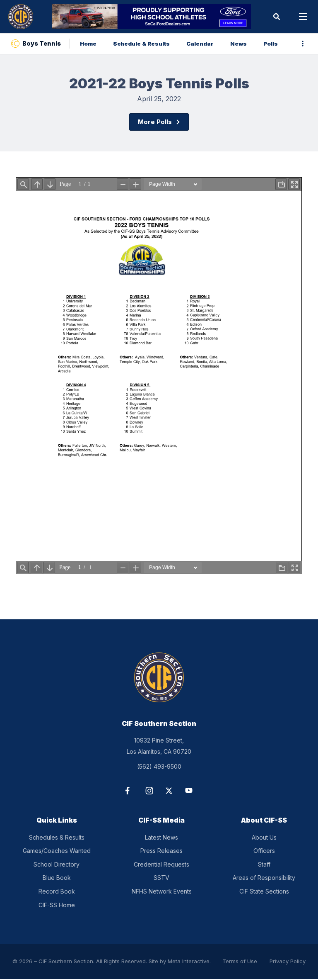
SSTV (161, 877)
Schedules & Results (56, 837)
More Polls (155, 122)
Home (88, 43)
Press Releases (161, 850)
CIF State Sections (264, 891)
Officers (264, 850)
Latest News (161, 837)
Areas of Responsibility (264, 877)
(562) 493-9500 (159, 766)
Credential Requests (161, 864)
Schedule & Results (141, 43)
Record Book (57, 891)
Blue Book (57, 877)
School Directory (57, 864)
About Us (264, 837)
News (238, 43)
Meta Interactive (189, 961)
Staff (264, 864)
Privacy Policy (288, 961)
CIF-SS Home (57, 904)
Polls (270, 43)
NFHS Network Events (162, 891)
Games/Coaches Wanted (57, 850)
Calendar (200, 43)
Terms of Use (239, 961)
